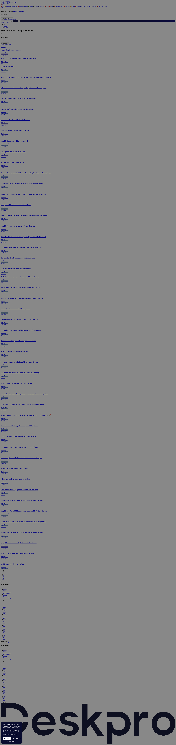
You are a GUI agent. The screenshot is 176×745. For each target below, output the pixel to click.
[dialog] (11, 733)
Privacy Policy (5, 735)
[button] (12, 741)
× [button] (20, 723)
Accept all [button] (6, 738)
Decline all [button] (16, 738)
